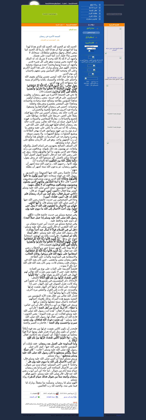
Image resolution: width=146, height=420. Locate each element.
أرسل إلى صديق (69, 397)
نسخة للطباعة (51, 397)
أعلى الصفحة (33, 397)
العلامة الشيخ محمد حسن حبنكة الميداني (114, 49)
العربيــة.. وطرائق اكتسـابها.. (114, 77)
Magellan (119, 415)
